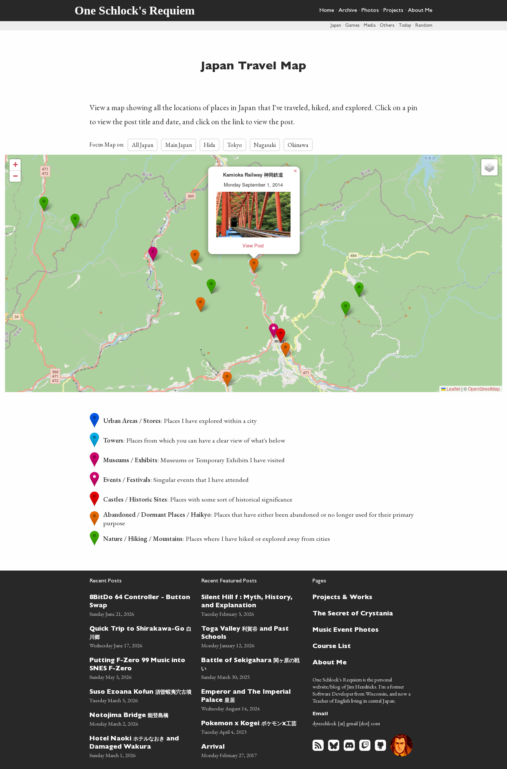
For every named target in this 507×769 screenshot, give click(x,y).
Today (405, 25)
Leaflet (452, 388)
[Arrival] (252, 750)
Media (370, 25)
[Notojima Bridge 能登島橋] (140, 718)
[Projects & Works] (361, 597)
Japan (336, 25)
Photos (370, 11)
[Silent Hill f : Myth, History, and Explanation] (252, 604)
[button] (153, 254)
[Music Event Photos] (361, 629)
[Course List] (361, 646)
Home (326, 11)
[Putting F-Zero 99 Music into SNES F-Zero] (140, 667)
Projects (393, 11)
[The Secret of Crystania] (361, 613)
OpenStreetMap (484, 388)
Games (352, 25)
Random (423, 25)
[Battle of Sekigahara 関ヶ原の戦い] (252, 667)
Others (387, 25)
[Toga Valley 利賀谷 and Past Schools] (252, 636)
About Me (420, 11)
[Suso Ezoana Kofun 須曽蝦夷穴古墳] (140, 695)
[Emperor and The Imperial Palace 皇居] (252, 699)
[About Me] (361, 662)
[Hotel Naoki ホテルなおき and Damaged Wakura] (140, 746)
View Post (253, 245)
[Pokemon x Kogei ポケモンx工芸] (252, 726)
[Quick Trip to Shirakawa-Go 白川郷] (140, 636)
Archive (347, 11)
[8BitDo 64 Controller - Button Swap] (140, 604)
